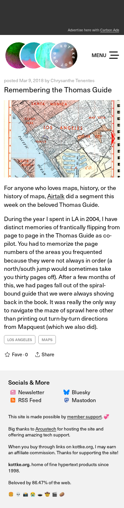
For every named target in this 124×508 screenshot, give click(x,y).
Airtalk (55, 195)
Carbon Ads (109, 30)
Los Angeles (19, 339)
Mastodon (84, 400)
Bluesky (81, 392)
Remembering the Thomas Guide (58, 89)
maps (47, 339)
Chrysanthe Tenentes (73, 80)
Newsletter (31, 392)
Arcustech (45, 428)
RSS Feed (29, 400)
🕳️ (40, 494)
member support (84, 416)
